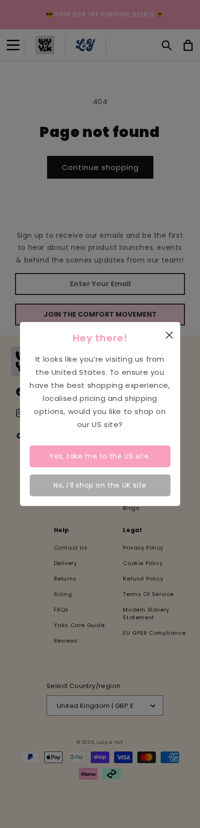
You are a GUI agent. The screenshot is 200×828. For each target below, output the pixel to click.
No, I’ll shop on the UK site (100, 485)
